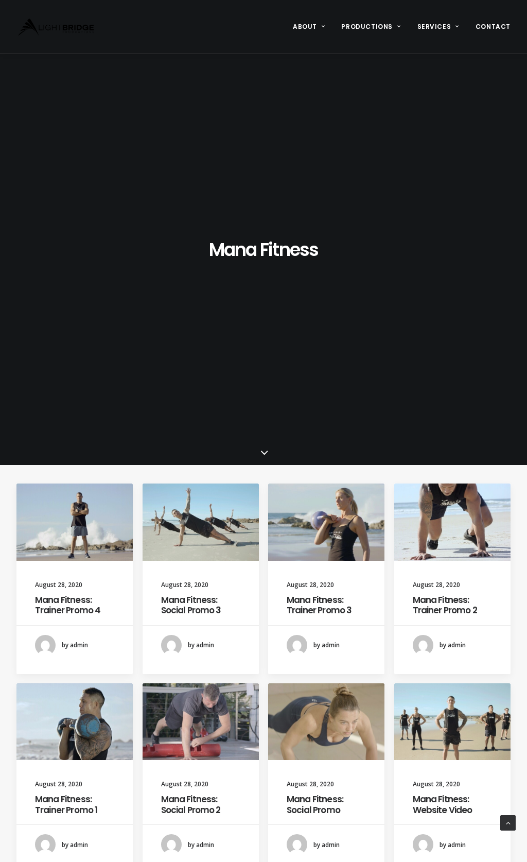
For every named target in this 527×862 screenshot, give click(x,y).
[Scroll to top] (508, 822)
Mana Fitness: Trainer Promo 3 (319, 605)
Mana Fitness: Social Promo (315, 804)
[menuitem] (312, 27)
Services (434, 26)
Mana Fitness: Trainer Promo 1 (66, 804)
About (305, 26)
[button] (74, 522)
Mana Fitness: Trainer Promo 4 (67, 605)
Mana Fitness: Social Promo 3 (191, 605)
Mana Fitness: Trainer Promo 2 (445, 605)
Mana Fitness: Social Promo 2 (191, 804)
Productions (367, 26)
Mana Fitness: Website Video (442, 804)
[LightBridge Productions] (56, 27)
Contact (493, 26)
